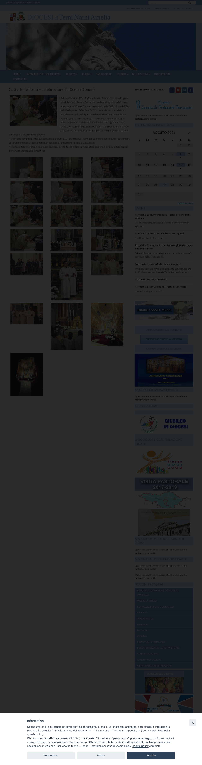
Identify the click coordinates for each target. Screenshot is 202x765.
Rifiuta (101, 755)
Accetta (151, 755)
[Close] (192, 722)
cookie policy (140, 745)
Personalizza (51, 755)
